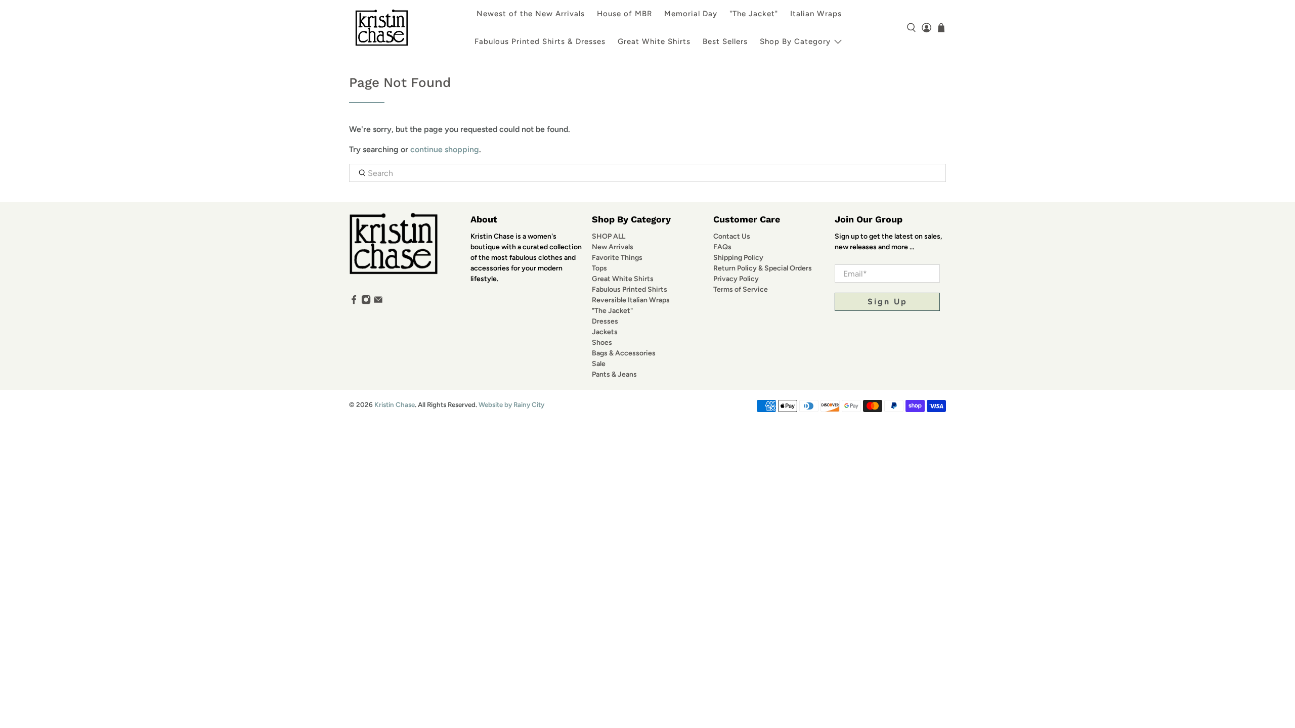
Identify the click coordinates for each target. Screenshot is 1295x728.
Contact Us (731, 236)
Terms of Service (740, 289)
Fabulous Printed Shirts (629, 289)
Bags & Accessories (624, 353)
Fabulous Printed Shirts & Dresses (540, 41)
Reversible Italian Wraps (631, 300)
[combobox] (647, 173)
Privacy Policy (736, 279)
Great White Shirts (654, 41)
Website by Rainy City (511, 404)
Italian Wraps (816, 13)
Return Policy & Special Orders (762, 268)
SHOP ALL (608, 236)
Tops (599, 268)
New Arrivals (612, 247)
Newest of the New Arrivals (531, 13)
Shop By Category (795, 41)
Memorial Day (690, 13)
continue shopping (444, 149)
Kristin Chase (394, 404)
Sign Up (888, 301)
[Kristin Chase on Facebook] (354, 302)
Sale (599, 363)
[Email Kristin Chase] (378, 302)
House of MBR (624, 13)
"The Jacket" (753, 13)
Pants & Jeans (614, 374)
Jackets (605, 332)
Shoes (602, 342)
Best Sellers (725, 41)
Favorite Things (617, 257)
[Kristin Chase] (381, 27)
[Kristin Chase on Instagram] (366, 302)
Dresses (605, 321)
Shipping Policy (738, 257)
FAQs (722, 247)
